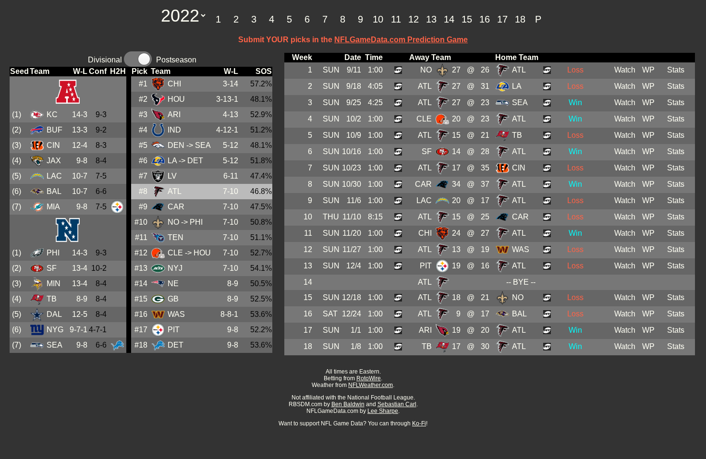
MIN (54, 283)
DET (175, 345)
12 (413, 19)
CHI (174, 84)
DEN (176, 145)
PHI (53, 253)
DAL (54, 314)
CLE (175, 253)
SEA (54, 345)
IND (174, 130)
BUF (54, 130)
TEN (175, 237)
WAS (176, 314)
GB (173, 299)
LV (172, 176)
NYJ (175, 268)
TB (52, 299)
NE (173, 283)
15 (467, 19)
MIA (53, 207)
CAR (176, 207)
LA (172, 161)
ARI (174, 114)
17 (502, 19)
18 (520, 19)
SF (52, 268)
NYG (55, 330)
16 (484, 19)
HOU (176, 99)
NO (173, 222)
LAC (54, 176)
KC (52, 114)
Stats (675, 70)
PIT (174, 330)
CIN (53, 145)
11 (396, 19)
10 (378, 19)
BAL (54, 191)
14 (449, 19)
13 (431, 19)
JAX (54, 161)
